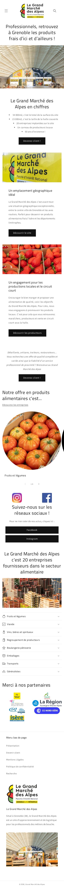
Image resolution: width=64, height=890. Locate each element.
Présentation (12, 745)
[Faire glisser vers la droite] (38, 484)
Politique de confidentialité (20, 766)
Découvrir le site (22, 232)
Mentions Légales (15, 759)
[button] (6, 10)
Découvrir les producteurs (27, 332)
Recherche (11, 773)
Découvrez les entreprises (15, 404)
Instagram (32, 538)
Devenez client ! (32, 140)
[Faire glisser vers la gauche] (25, 484)
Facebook (32, 529)
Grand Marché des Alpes (35, 884)
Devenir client (13, 752)
